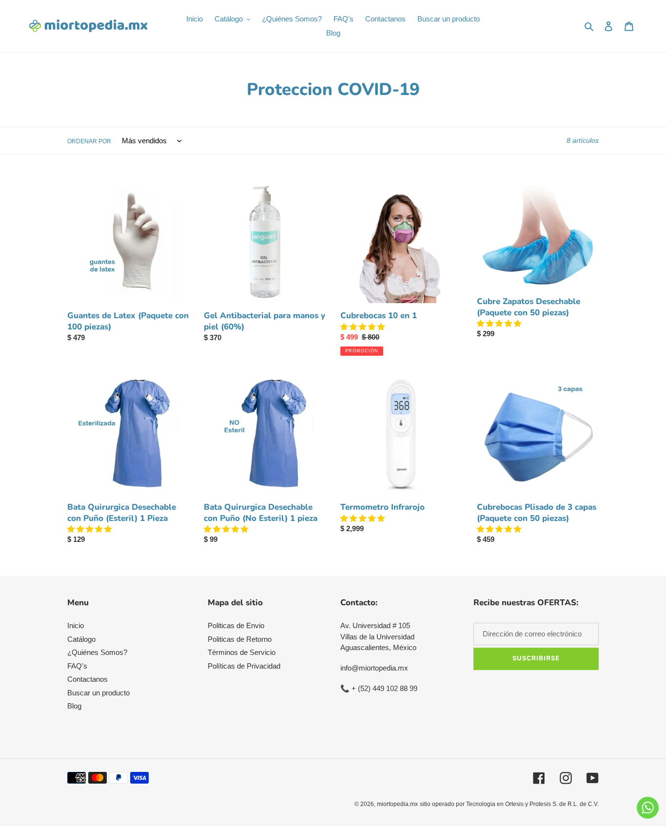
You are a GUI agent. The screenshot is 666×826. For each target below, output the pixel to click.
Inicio (75, 625)
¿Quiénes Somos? (97, 652)
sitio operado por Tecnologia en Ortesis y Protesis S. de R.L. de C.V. (509, 804)
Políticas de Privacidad (244, 666)
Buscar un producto (98, 693)
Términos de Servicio (241, 652)
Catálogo (81, 639)
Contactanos (87, 679)
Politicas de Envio (236, 625)
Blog (74, 706)
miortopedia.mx (397, 804)
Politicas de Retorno (240, 639)
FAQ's (77, 666)
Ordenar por (89, 141)
